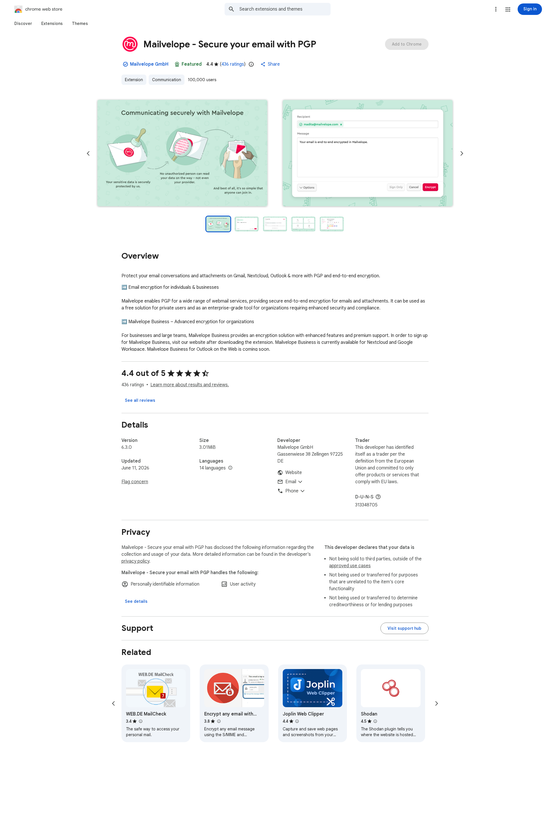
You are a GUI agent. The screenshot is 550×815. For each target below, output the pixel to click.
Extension (134, 79)
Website (293, 472)
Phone (291, 491)
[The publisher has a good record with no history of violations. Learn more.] (125, 64)
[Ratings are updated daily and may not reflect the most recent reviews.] (251, 64)
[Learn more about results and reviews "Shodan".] (375, 721)
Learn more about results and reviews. (189, 385)
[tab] (23, 23)
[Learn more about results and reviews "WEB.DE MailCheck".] (140, 721)
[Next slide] (461, 153)
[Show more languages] (230, 468)
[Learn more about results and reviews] (378, 496)
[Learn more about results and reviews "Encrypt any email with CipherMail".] (218, 721)
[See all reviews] (140, 400)
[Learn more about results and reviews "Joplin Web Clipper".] (297, 721)
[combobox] (285, 9)
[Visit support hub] (404, 628)
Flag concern (134, 482)
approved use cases (350, 566)
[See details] (136, 601)
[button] (508, 9)
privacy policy (135, 561)
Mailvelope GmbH (149, 64)
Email (290, 482)
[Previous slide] (88, 153)
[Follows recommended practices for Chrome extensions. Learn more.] (177, 64)
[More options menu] (496, 9)
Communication (166, 79)
